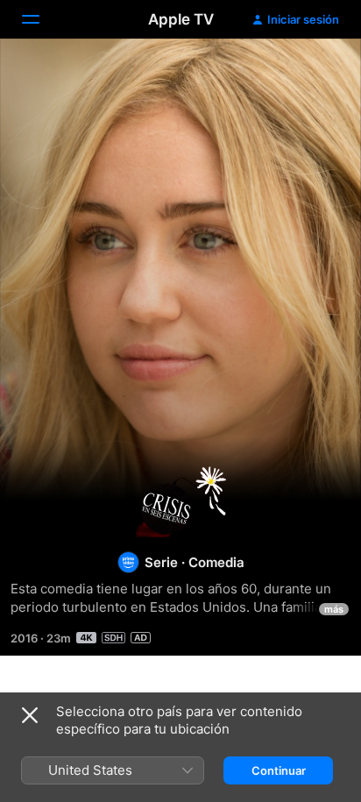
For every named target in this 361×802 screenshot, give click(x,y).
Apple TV (181, 19)
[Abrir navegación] (41, 19)
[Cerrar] (30, 715)
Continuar (278, 770)
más (333, 609)
